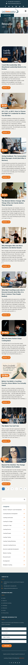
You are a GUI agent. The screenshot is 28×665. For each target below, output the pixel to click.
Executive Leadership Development (11, 549)
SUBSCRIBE (6, 645)
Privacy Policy (5, 613)
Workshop (5, 605)
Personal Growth (7, 557)
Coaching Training (7, 537)
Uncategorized (6, 561)
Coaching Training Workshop (9, 541)
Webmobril (21, 658)
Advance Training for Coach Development (12, 509)
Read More (5, 87)
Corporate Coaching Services (9, 545)
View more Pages (7, 15)
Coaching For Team (7, 525)
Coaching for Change (7, 521)
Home (3, 27)
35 (21, 489)
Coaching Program (7, 533)
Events (4, 610)
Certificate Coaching (7, 603)
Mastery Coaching (7, 553)
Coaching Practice (7, 529)
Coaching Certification (8, 517)
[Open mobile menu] (25, 11)
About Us (5, 600)
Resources (5, 608)
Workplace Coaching (7, 565)
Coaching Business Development (10, 513)
